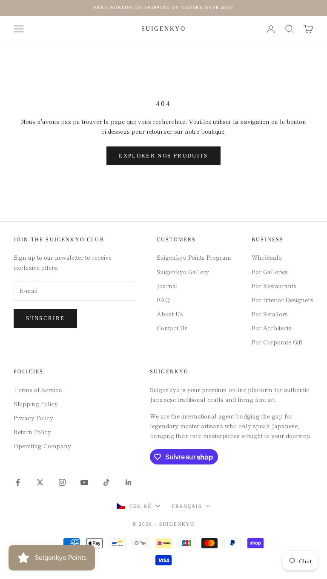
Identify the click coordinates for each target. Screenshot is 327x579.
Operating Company (42, 445)
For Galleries (270, 271)
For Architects (272, 328)
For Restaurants (274, 285)
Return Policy (32, 431)
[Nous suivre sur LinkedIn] (128, 482)
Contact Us (172, 328)
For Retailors (270, 314)
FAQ (163, 299)
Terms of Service (38, 389)
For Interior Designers (282, 299)
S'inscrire (45, 318)
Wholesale (266, 257)
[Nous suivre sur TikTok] (106, 482)
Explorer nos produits (163, 155)
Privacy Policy (33, 417)
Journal (167, 285)
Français (187, 506)
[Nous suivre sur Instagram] (62, 482)
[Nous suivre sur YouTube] (84, 482)
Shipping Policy (36, 403)
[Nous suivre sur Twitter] (40, 482)
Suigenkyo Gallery (183, 271)
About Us (170, 314)
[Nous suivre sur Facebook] (18, 482)
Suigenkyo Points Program (194, 257)
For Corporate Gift (277, 342)
